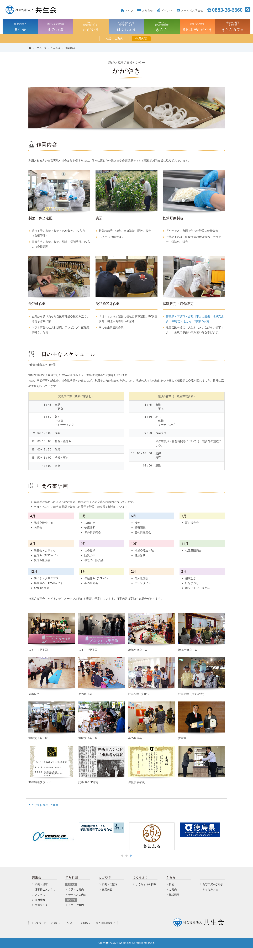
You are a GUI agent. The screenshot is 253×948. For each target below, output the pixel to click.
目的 (171, 884)
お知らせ (56, 923)
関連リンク (41, 905)
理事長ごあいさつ (45, 889)
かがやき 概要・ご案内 (44, 805)
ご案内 (173, 889)
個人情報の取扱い (105, 923)
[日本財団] (51, 836)
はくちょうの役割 (145, 884)
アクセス (40, 894)
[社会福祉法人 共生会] (31, 10)
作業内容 (141, 38)
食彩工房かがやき (213, 884)
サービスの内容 (77, 894)
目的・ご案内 (76, 889)
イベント (71, 923)
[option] (51, 836)
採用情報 (40, 899)
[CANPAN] (101, 836)
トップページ (38, 923)
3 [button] (131, 856)
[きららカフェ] (202, 836)
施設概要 (174, 894)
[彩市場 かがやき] (152, 836)
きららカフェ (210, 889)
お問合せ (86, 923)
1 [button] (122, 856)
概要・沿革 (41, 884)
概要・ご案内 (114, 38)
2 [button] (126, 856)
